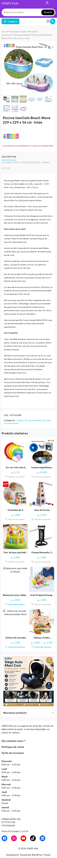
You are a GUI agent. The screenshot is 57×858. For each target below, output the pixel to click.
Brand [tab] (46, 162)
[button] (49, 47)
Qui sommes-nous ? (13, 740)
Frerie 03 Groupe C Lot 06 (15, 831)
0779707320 (8, 822)
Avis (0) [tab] (6, 168)
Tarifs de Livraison (13, 752)
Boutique (14, 31)
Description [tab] (9, 156)
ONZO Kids (10, 3)
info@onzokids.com (11, 819)
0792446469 (8, 825)
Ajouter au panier (16, 477)
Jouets (23, 31)
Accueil (5, 31)
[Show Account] (47, 3)
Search (48, 12)
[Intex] (11, 136)
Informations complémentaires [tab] (21, 162)
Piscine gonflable (22, 35)
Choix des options (16, 604)
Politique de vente (13, 746)
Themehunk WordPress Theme (35, 855)
